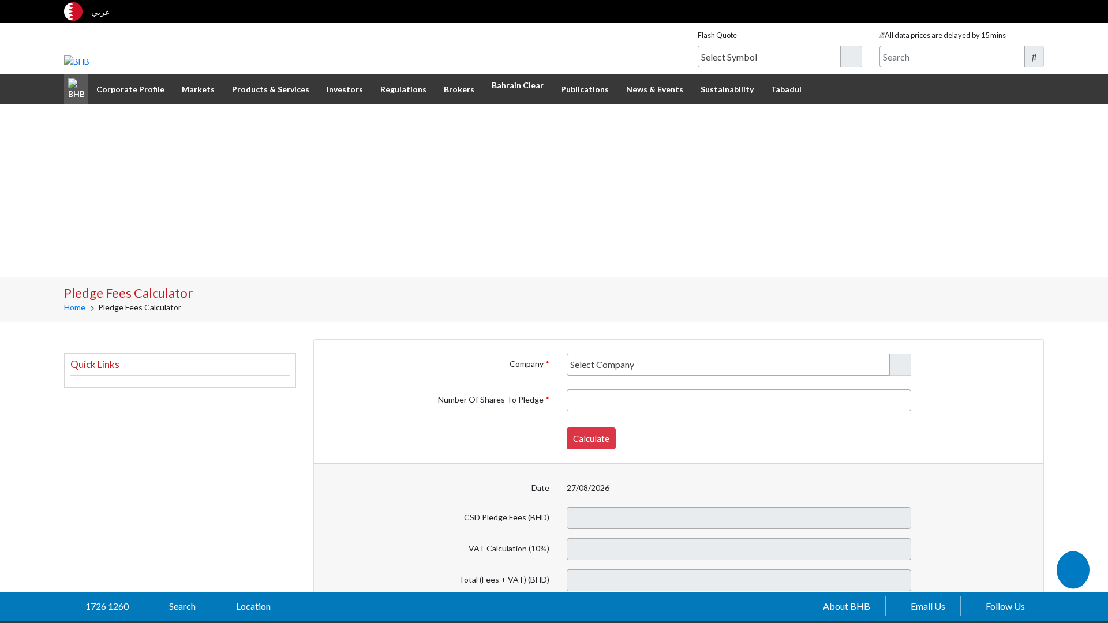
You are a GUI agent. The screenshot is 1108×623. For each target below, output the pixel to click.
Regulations (403, 89)
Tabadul (786, 89)
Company (527, 364)
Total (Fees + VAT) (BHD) (504, 579)
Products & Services (270, 89)
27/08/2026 (588, 488)
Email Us (928, 606)
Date (540, 488)
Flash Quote (717, 35)
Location (253, 606)
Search (182, 606)
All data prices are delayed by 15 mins (945, 35)
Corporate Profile (130, 89)
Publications (585, 89)
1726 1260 (107, 606)
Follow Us (1005, 606)
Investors (345, 89)
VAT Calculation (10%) (509, 548)
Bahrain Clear (518, 85)
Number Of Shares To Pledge (491, 399)
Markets (198, 89)
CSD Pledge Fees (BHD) (506, 517)
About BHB (846, 606)
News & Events (654, 89)
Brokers (459, 89)
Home (74, 307)
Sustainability (727, 89)
